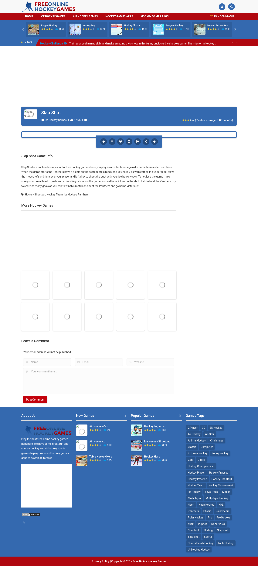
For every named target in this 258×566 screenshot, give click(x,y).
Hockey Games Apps (119, 16)
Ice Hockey (70, 194)
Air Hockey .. (97, 441)
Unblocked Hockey (199, 549)
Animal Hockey (197, 440)
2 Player (193, 427)
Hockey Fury (89, 25)
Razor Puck (218, 523)
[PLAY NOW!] (33, 29)
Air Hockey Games (85, 16)
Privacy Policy (101, 561)
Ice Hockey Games (52, 16)
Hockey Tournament (221, 485)
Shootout (193, 530)
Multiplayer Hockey (217, 498)
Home (29, 16)
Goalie (201, 459)
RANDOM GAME (224, 16)
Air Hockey (194, 434)
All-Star (209, 434)
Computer (207, 446)
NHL (221, 504)
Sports (208, 536)
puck (191, 523)
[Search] (231, 6)
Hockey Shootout (35, 194)
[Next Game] (154, 141)
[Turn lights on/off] (112, 141)
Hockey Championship (201, 466)
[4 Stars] (191, 120)
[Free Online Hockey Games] (48, 6)
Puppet (202, 523)
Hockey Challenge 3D (53, 42)
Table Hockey (226, 543)
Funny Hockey (220, 453)
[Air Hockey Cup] (81, 431)
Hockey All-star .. (133, 25)
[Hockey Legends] (136, 429)
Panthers (83, 194)
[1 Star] (183, 120)
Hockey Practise (197, 479)
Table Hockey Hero (101, 456)
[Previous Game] (103, 141)
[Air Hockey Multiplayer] (81, 446)
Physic (207, 511)
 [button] (137, 141)
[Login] (222, 6)
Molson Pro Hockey (217, 25)
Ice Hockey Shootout (157, 441)
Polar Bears (222, 511)
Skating (208, 530)
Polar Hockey (195, 517)
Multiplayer (194, 498)
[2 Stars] (186, 120)
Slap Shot (193, 536)
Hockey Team (55, 194)
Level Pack (211, 491)
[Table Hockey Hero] (81, 460)
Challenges (216, 440)
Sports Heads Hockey (200, 543)
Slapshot (222, 530)
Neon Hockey (206, 504)
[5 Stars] (193, 120)
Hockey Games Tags (155, 16)
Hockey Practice (218, 472)
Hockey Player (196, 472)
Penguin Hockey (174, 25)
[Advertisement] (129, 76)
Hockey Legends (154, 426)
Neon (191, 504)
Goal (190, 459)
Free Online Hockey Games (149, 561)
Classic (192, 446)
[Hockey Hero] (136, 460)
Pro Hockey (223, 517)
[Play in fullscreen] (129, 141)
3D (203, 427)
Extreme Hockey (197, 453)
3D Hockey (216, 427)
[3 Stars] (188, 120)
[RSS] (24, 522)
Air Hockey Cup (98, 426)
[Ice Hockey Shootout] (136, 445)
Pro (210, 517)
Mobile (226, 491)
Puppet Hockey (49, 25)
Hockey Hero (152, 456)
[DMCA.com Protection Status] (30, 514)
